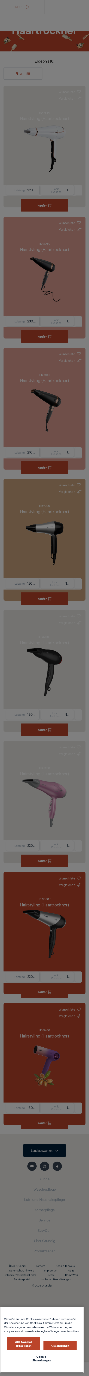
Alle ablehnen (60, 1345)
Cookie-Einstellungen (41, 1358)
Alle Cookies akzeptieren (23, 1343)
